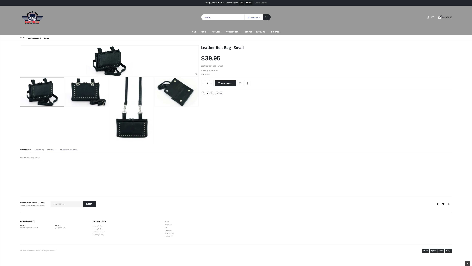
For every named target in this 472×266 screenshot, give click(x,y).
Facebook (203, 93)
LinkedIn (212, 93)
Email (221, 93)
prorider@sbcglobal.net (29, 228)
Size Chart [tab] (52, 150)
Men (241, 3)
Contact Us (169, 236)
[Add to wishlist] (240, 83)
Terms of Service (99, 232)
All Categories (253, 17)
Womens (168, 230)
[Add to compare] (247, 83)
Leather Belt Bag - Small (222, 47)
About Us (168, 224)
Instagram (449, 204)
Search (267, 17)
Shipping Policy (98, 235)
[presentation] (22, 110)
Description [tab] (25, 150)
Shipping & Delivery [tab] (68, 150)
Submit (89, 204)
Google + (217, 93)
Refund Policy (98, 226)
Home (22, 38)
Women (248, 3)
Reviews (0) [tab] (39, 150)
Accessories (169, 233)
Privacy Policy (98, 229)
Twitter (208, 93)
